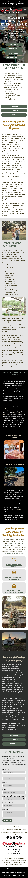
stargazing (17, 509)
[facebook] (7, 837)
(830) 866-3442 (14, 827)
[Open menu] (25, 10)
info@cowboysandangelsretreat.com (14, 829)
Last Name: (5, 776)
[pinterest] (20, 837)
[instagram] (14, 837)
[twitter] (11, 837)
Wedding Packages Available (14, 565)
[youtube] (17, 837)
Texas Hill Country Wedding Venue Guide (14, 591)
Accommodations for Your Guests (14, 578)
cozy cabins (15, 543)
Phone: (4, 783)
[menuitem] (7, 876)
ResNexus (24, 872)
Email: (4, 789)
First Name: (5, 769)
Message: (5, 809)
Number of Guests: (8, 803)
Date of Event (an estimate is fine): (13, 796)
